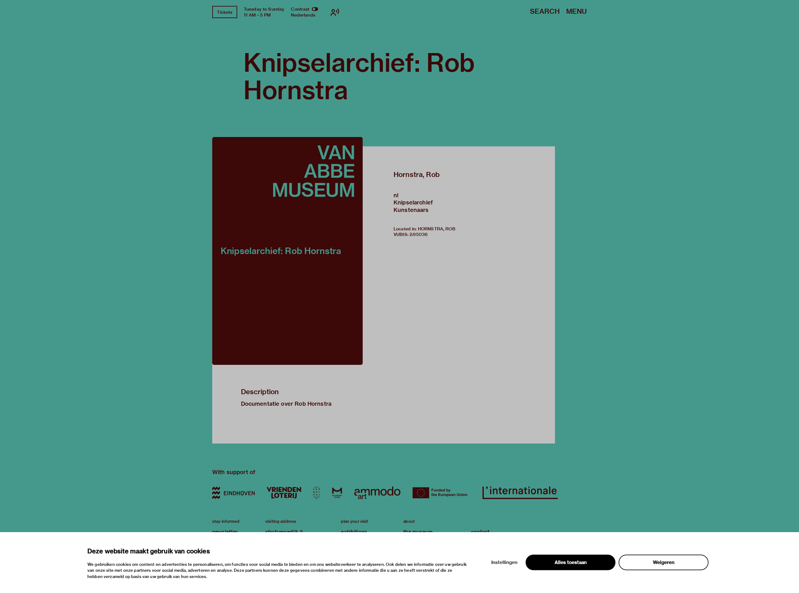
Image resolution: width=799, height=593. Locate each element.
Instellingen (504, 562)
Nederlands (303, 15)
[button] (287, 251)
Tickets (224, 12)
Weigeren (663, 562)
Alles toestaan (571, 562)
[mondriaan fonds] (337, 493)
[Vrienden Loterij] (283, 493)
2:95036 (418, 234)
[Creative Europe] (441, 493)
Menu (576, 12)
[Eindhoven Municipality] (233, 493)
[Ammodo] (377, 493)
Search (545, 12)
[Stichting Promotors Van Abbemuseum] (316, 493)
